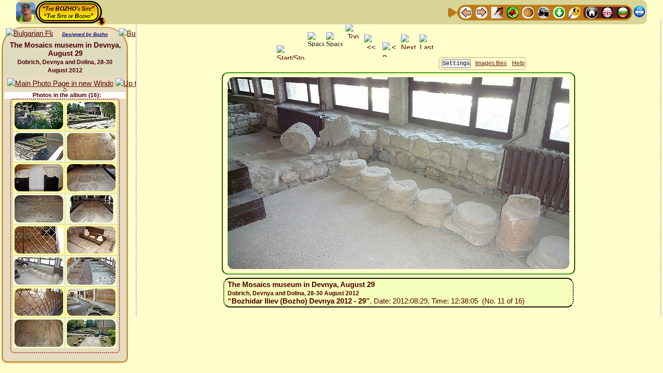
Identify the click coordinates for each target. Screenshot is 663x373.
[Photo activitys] (543, 12)
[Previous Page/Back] (466, 12)
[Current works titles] (528, 12)
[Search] (574, 12)
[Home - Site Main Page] (591, 12)
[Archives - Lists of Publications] (497, 12)
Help (518, 63)
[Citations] (512, 12)
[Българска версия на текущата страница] (29, 33)
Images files (491, 63)
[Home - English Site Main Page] (607, 12)
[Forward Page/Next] (481, 12)
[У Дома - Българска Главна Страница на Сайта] (623, 12)
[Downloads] (559, 12)
